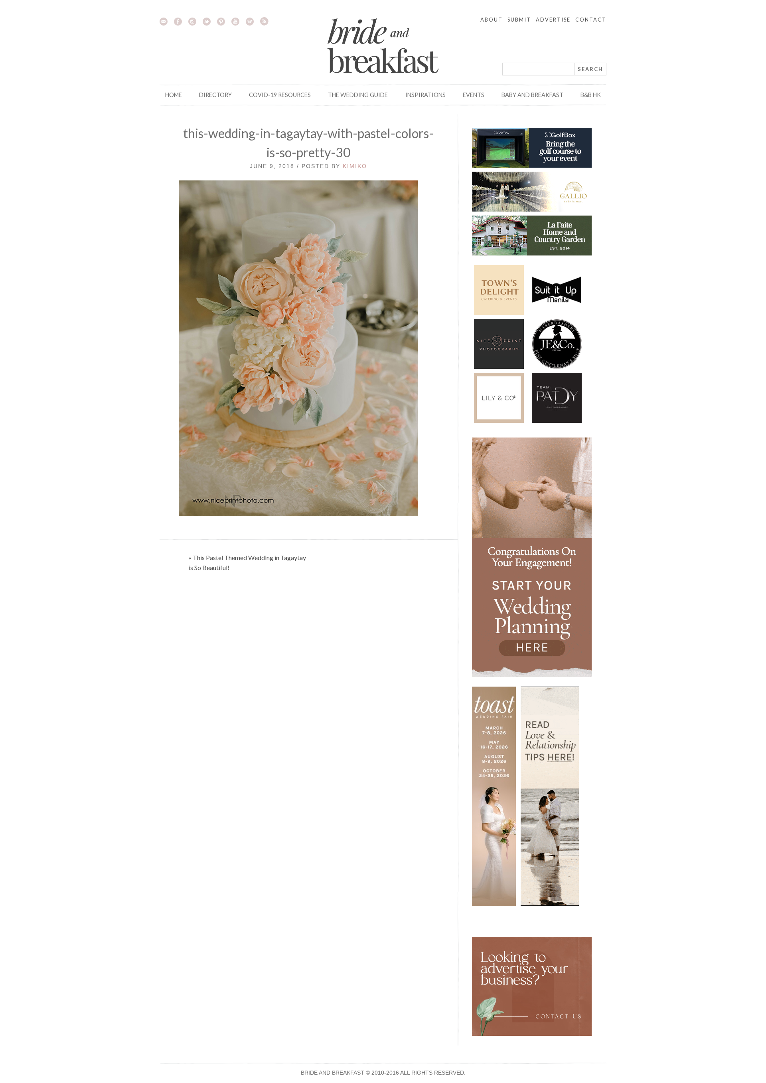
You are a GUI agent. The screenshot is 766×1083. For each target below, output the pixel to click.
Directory (215, 94)
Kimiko (355, 166)
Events (473, 94)
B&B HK (590, 94)
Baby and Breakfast (532, 94)
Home (173, 94)
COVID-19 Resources (280, 94)
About (491, 19)
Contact (590, 19)
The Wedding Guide (358, 94)
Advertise (553, 19)
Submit (519, 19)
